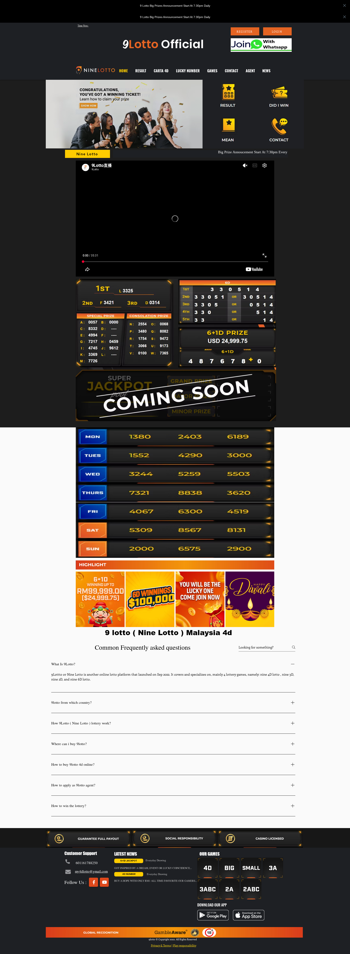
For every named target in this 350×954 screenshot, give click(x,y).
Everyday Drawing (156, 860)
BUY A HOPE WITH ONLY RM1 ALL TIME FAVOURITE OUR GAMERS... (155, 881)
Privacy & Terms (161, 945)
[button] (124, 114)
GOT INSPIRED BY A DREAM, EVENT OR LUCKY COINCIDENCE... (153, 868)
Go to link (54, 843)
